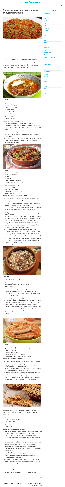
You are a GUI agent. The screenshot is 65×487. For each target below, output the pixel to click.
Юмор (45, 93)
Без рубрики (47, 13)
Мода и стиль (47, 52)
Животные (46, 28)
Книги (45, 42)
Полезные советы (48, 67)
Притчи (46, 69)
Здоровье (46, 30)
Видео (45, 16)
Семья (45, 81)
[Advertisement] (22, 48)
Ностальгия (47, 62)
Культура (33, 6)
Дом (45, 23)
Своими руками (48, 79)
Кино (45, 40)
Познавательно (48, 64)
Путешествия (47, 74)
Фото (45, 91)
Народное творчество (49, 57)
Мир (25, 6)
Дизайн (46, 21)
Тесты (45, 88)
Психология (47, 71)
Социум (41, 6)
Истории (46, 37)
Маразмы (46, 47)
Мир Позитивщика (32, 2)
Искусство (46, 35)
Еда (7, 480)
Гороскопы (46, 18)
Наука (45, 59)
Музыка (46, 54)
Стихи (45, 86)
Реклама (46, 76)
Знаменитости (47, 33)
